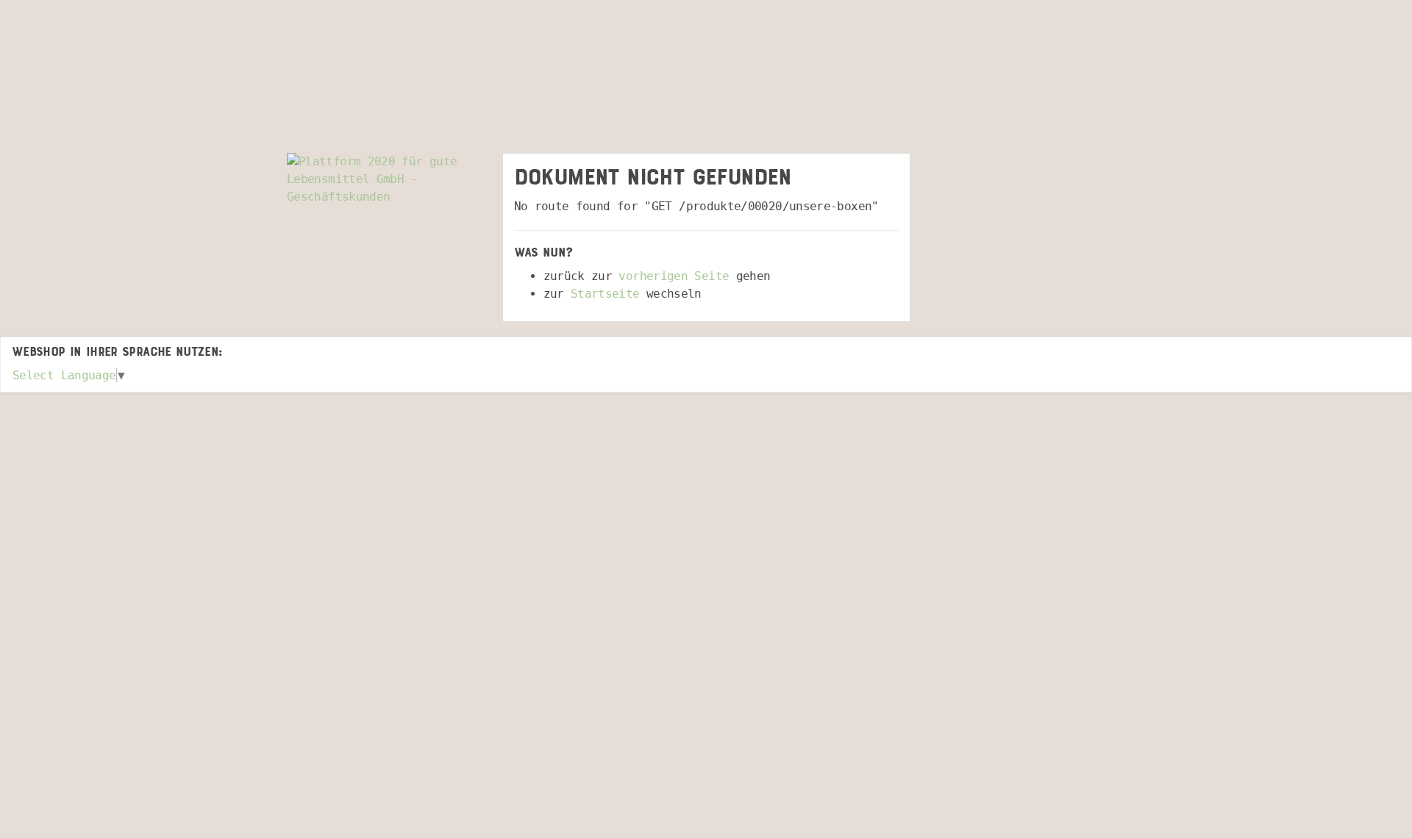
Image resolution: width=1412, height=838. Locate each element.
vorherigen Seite (673, 276)
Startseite (605, 294)
